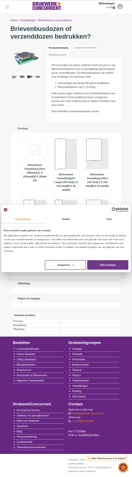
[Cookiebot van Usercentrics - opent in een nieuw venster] (114, 209)
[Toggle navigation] (7, 7)
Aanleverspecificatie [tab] (86, 47)
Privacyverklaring (27, 436)
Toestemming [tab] (22, 219)
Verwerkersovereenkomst (31, 447)
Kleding (76, 391)
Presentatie (78, 359)
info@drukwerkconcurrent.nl (88, 413)
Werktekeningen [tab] (58, 54)
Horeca (76, 375)
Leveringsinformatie (28, 348)
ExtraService (24, 370)
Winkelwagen (107, 3)
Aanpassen (63, 264)
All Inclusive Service (28, 410)
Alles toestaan (108, 264)
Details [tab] (66, 219)
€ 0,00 (110, 7)
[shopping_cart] (120, 6)
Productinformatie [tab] (59, 47)
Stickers (76, 370)
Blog (19, 431)
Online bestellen (26, 354)
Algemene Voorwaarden (30, 380)
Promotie (77, 354)
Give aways (79, 396)
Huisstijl (76, 348)
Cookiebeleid (24, 442)
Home (14, 20)
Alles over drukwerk (28, 420)
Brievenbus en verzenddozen (55, 20)
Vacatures (22, 426)
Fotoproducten (80, 380)
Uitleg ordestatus (26, 359)
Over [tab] (109, 219)
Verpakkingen (28, 20)
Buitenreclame (80, 364)
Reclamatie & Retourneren (32, 375)
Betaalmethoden (26, 364)
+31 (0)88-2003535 (83, 421)
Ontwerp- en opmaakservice (33, 415)
